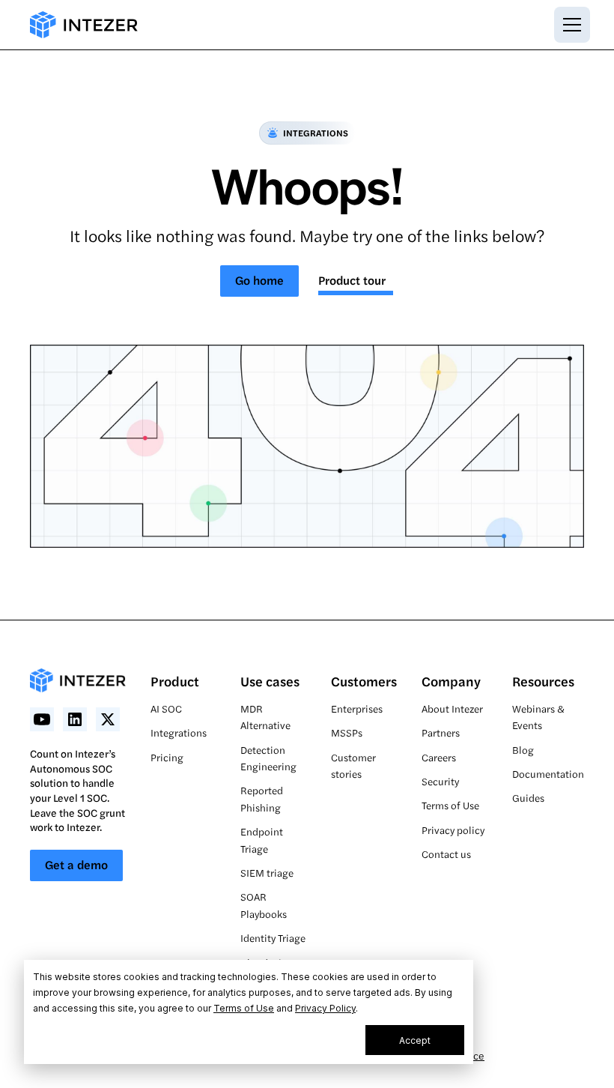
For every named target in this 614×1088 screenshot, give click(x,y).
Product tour (352, 279)
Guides (528, 798)
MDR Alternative (265, 716)
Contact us (446, 854)
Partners (441, 732)
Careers (439, 757)
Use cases (270, 680)
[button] (569, 25)
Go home (259, 279)
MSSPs (346, 732)
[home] (84, 24)
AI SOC (166, 708)
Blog (523, 750)
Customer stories (353, 765)
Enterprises (357, 708)
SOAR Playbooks (263, 904)
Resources (543, 680)
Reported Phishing (261, 798)
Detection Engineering (268, 758)
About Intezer (452, 708)
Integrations (179, 732)
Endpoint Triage (261, 839)
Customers (364, 680)
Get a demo (76, 864)
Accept (415, 1040)
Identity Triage (273, 938)
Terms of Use (243, 1008)
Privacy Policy (325, 1008)
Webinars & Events (538, 716)
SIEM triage (267, 872)
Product (175, 680)
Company (451, 680)
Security (440, 781)
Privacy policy (453, 830)
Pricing (167, 757)
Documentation (548, 774)
